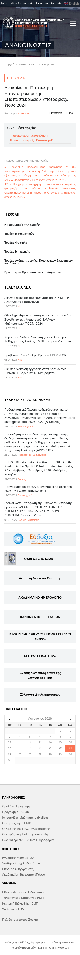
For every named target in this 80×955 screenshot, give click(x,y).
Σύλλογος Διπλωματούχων (40, 694)
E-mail (70, 113)
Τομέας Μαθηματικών (19, 233)
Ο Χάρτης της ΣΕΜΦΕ (17, 823)
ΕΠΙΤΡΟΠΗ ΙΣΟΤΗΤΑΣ (40, 656)
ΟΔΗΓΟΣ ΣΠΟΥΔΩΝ (38, 559)
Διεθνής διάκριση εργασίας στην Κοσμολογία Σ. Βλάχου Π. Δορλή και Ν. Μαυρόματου (37, 371)
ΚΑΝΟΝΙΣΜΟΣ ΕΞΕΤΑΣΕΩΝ (40, 617)
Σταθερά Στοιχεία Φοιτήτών (21, 863)
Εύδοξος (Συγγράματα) (18, 869)
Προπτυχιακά (25, 495)
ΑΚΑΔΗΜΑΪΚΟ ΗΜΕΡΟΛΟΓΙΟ (40, 597)
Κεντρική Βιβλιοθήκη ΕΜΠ (20, 903)
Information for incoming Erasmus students (31, 3)
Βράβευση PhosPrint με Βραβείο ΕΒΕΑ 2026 (35, 355)
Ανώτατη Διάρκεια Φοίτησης (40, 578)
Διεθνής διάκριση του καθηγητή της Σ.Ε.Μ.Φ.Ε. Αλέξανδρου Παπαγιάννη (37, 299)
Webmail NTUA (13, 909)
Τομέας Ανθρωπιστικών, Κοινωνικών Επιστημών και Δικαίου (38, 262)
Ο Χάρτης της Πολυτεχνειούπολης (26, 828)
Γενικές (22, 479)
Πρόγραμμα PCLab (15, 812)
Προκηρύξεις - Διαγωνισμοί (32, 454)
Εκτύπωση (55, 113)
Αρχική (10, 64)
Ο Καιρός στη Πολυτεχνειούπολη (25, 834)
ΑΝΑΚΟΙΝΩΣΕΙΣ (28, 64)
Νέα (20, 306)
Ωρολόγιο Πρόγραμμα (17, 806)
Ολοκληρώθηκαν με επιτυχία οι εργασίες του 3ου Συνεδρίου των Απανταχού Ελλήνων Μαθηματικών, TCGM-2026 (38, 319)
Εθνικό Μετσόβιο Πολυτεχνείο (23, 892)
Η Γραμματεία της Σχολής (22, 224)
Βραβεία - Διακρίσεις (28, 520)
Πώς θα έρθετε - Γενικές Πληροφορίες (28, 840)
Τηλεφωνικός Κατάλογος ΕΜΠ (23, 897)
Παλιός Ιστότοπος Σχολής (20, 919)
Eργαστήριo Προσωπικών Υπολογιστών (32, 272)
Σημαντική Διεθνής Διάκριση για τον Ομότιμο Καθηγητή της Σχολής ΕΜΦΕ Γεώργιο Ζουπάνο (37, 339)
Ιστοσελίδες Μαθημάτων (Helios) (25, 817)
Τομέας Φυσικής (15, 242)
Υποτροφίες (48, 64)
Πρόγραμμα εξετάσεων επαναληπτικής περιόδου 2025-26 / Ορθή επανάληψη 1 (38, 488)
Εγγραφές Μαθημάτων (18, 858)
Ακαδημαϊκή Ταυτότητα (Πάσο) (23, 874)
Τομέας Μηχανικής (17, 251)
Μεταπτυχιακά (25, 426)
